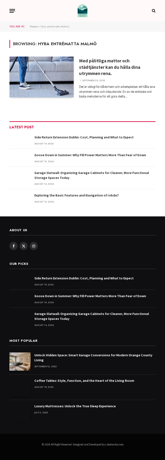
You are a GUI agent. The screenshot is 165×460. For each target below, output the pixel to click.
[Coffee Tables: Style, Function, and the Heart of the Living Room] (20, 387)
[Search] (153, 11)
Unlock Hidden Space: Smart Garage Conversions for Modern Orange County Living (93, 357)
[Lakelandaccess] (82, 10)
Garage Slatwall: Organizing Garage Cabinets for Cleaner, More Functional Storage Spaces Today (91, 175)
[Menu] (12, 11)
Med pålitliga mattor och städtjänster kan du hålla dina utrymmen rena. (109, 67)
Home (33, 26)
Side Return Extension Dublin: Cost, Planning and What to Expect (84, 137)
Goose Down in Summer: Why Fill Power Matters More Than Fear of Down (90, 155)
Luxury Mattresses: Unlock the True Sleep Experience (75, 406)
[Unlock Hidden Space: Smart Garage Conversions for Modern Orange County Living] (20, 361)
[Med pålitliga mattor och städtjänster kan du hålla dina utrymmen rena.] (41, 77)
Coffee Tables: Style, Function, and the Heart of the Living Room (84, 380)
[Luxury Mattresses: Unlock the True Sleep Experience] (20, 412)
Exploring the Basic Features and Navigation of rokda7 (76, 195)
